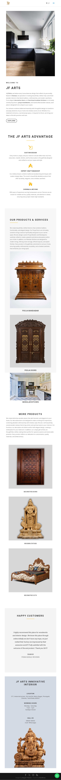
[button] (57, 775)
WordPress (42, 777)
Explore (11, 121)
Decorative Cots (30, 595)
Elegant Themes (27, 777)
